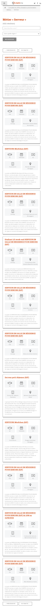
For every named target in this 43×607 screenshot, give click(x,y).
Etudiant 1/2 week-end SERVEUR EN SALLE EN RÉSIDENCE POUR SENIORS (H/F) (21, 242)
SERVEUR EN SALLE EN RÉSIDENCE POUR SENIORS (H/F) (20, 104)
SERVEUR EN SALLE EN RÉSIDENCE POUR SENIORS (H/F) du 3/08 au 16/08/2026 (20, 515)
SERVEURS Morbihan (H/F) (16, 149)
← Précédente (10, 50)
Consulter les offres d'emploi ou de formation (22, 7)
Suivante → (25, 50)
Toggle (4, 3)
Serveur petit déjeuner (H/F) (17, 377)
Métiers (9, 10)
